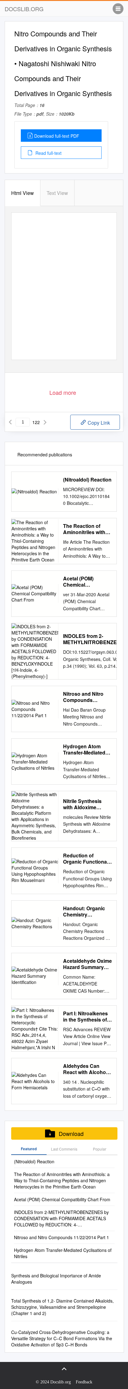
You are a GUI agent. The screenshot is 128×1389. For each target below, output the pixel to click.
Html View (22, 192)
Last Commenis (64, 1148)
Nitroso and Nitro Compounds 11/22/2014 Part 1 (83, 697)
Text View (57, 192)
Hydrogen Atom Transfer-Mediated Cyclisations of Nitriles (84, 749)
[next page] (45, 422)
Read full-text (48, 153)
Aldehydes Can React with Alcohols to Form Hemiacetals (87, 1069)
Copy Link (98, 422)
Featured (29, 1148)
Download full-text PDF (56, 136)
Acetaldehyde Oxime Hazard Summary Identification (87, 964)
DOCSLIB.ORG (24, 9)
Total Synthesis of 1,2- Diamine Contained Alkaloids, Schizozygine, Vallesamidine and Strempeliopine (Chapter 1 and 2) (62, 1307)
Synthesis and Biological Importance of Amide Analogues (56, 1278)
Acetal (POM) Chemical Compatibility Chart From (85, 581)
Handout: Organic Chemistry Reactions (84, 911)
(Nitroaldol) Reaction (87, 480)
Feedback (84, 1382)
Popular (99, 1148)
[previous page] (10, 422)
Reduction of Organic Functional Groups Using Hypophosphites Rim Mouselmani (85, 858)
